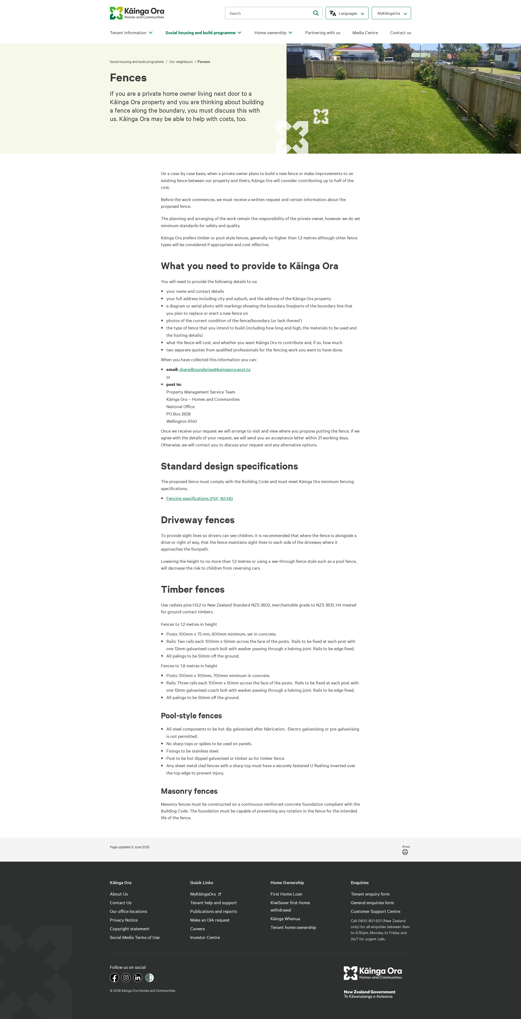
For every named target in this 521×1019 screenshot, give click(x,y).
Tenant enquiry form (370, 894)
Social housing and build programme (201, 32)
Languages (348, 13)
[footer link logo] (373, 973)
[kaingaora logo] (137, 13)
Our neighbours (181, 61)
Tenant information (128, 32)
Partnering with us (322, 32)
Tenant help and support (213, 902)
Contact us (400, 32)
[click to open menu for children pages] (150, 33)
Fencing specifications (199, 498)
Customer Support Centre (375, 911)
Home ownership (271, 32)
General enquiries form (372, 902)
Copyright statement (130, 928)
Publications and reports (213, 911)
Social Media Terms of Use (135, 937)
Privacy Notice (124, 920)
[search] (316, 13)
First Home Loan (286, 894)
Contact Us (120, 902)
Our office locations (128, 911)
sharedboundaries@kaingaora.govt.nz (215, 369)
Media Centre (365, 32)
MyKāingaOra (388, 13)
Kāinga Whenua (285, 918)
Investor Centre (205, 937)
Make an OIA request (210, 920)
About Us (119, 894)
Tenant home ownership (293, 927)
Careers (197, 928)
